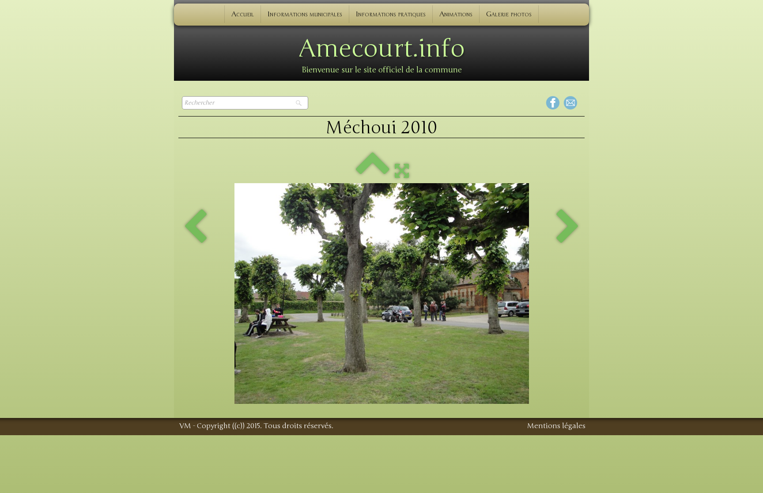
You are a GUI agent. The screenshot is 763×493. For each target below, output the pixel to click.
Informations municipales (305, 14)
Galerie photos (509, 14)
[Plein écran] (402, 170)
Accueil (242, 14)
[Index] (372, 170)
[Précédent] (195, 227)
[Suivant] (568, 227)
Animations (455, 14)
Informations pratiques (391, 14)
